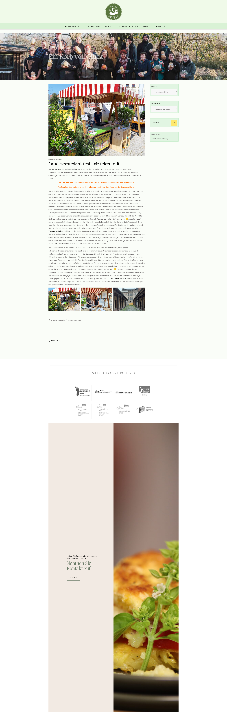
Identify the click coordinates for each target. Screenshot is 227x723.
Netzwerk (51, 160)
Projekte (59, 160)
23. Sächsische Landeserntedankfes (66, 169)
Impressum (155, 134)
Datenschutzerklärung (159, 138)
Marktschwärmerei (55, 243)
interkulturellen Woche (120, 278)
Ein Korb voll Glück (58, 320)
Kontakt (73, 578)
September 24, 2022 (74, 320)
